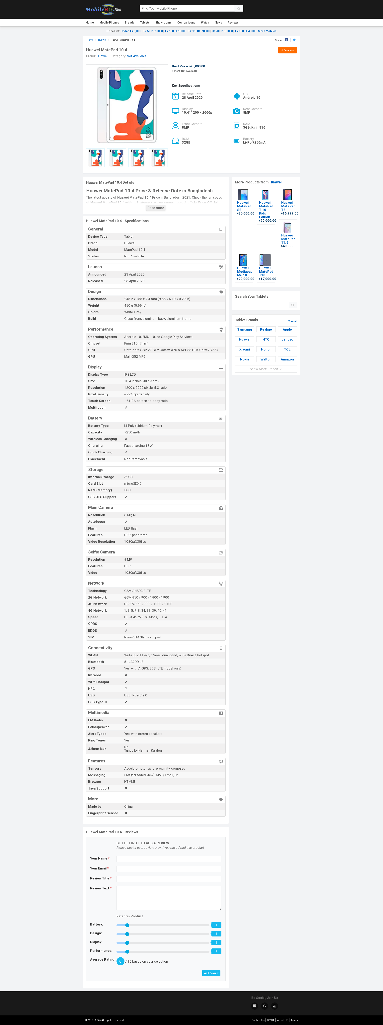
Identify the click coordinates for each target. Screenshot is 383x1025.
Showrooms (163, 22)
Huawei (275, 182)
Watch (205, 22)
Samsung (244, 329)
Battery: (96, 924)
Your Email (99, 868)
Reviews (233, 22)
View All (292, 321)
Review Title (101, 878)
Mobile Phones (109, 22)
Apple (287, 329)
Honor (266, 349)
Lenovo (287, 339)
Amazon (287, 359)
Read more (156, 208)
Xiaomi (244, 349)
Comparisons (186, 22)
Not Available (136, 56)
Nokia (244, 359)
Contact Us (258, 1020)
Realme (266, 329)
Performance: (101, 950)
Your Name (100, 858)
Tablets (145, 22)
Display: (96, 942)
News (218, 22)
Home (90, 22)
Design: (96, 933)
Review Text (101, 888)
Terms (294, 1020)
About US (282, 1020)
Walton (266, 359)
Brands (129, 22)
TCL (287, 349)
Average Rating (102, 959)
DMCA (270, 1020)
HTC (266, 339)
